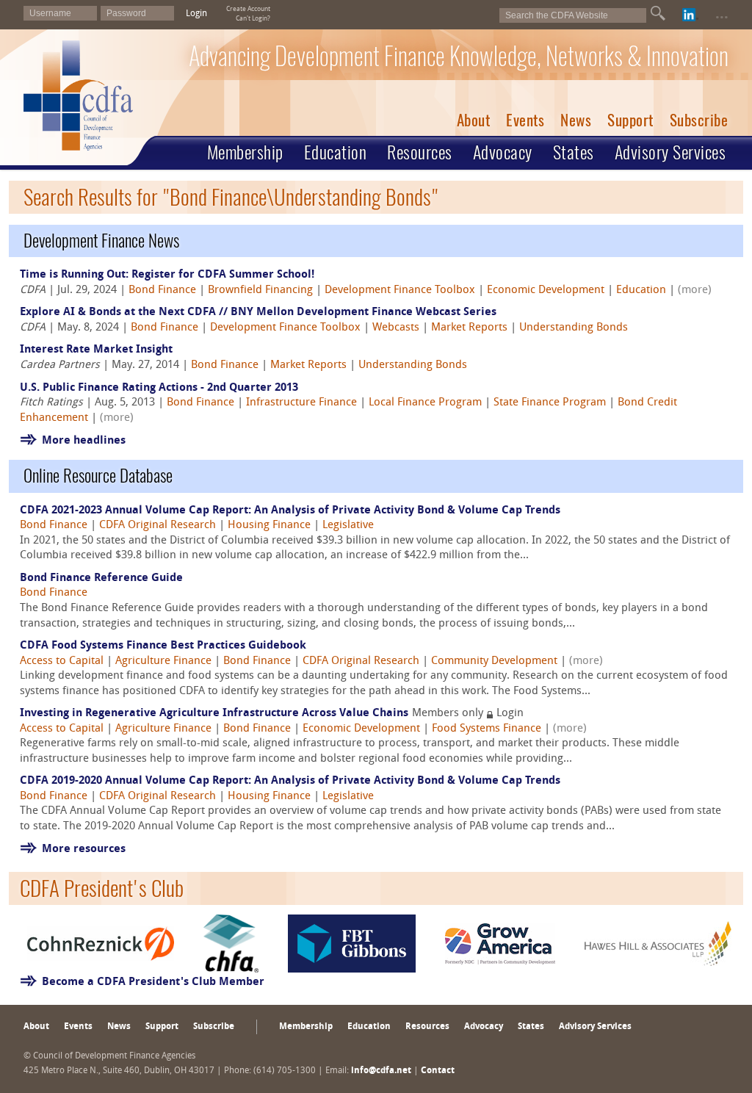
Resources (419, 152)
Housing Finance (269, 525)
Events (525, 120)
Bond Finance (162, 290)
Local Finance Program (425, 402)
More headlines (84, 441)
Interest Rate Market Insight (96, 350)
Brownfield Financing (260, 290)
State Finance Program (550, 402)
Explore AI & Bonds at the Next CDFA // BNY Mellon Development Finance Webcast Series (258, 312)
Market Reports (469, 327)
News (575, 120)
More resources (84, 849)
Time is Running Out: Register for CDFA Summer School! (167, 275)
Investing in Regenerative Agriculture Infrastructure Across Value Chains (214, 713)
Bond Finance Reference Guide (101, 578)
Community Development (494, 661)
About (474, 120)
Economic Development (545, 290)
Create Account (248, 9)
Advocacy (502, 152)
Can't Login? (253, 18)
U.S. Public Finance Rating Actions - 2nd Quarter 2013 (159, 388)
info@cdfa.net (381, 1071)
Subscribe (699, 120)
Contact (438, 1071)
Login (196, 14)
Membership (245, 152)
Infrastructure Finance (301, 402)
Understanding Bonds (573, 327)
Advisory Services (670, 152)
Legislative (348, 525)
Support (630, 120)
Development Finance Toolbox (400, 290)
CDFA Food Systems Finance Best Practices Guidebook (163, 646)
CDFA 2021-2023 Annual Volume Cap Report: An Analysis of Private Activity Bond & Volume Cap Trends (290, 510)
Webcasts (395, 327)
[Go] (658, 13)
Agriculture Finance (163, 661)
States (573, 152)
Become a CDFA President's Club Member (153, 982)
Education (335, 152)
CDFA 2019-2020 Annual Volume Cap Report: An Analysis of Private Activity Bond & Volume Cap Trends (290, 781)
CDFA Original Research (157, 525)
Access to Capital (62, 661)
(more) (695, 290)
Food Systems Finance (486, 729)
